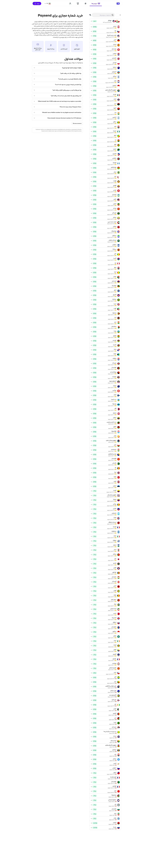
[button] (57, 68)
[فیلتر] (90, 15)
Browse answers (77, 123)
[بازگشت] (120, 15)
